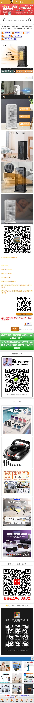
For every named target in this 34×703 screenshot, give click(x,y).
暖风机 (30, 77)
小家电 (28, 33)
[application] (17, 90)
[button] (17, 90)
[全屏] (30, 97)
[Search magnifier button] (28, 20)
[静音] (28, 97)
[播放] (3, 97)
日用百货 (7, 36)
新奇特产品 (8, 33)
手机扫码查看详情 (24, 314)
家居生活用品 (18, 36)
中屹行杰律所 (12, 697)
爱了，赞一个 (14, 329)
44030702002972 (24, 697)
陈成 (30, 329)
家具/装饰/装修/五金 (10, 39)
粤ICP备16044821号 (24, 695)
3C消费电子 (18, 33)
